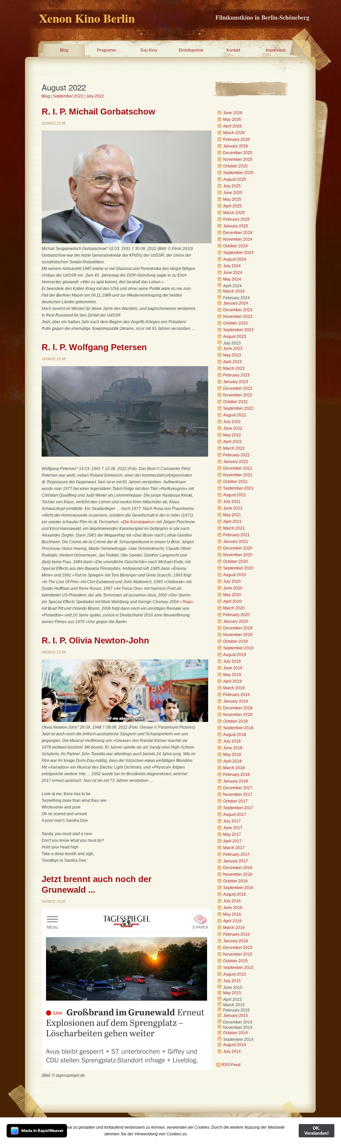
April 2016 (232, 921)
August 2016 (234, 894)
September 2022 (68, 96)
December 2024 (237, 232)
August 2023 (234, 336)
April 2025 (232, 206)
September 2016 (238, 887)
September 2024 (238, 252)
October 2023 (235, 323)
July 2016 (232, 901)
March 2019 (234, 688)
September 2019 (238, 648)
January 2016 (235, 941)
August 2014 (234, 1044)
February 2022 (236, 455)
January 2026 (235, 146)
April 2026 (232, 126)
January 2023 (235, 381)
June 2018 (232, 748)
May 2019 (232, 674)
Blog (64, 50)
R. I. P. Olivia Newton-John (95, 640)
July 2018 (232, 741)
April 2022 (232, 441)
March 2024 (234, 291)
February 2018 (236, 774)
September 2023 (238, 330)
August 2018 (234, 734)
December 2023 (237, 310)
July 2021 (232, 501)
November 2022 (237, 395)
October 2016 (235, 881)
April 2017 (232, 841)
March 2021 (234, 528)
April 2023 (232, 361)
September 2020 (238, 568)
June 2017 (232, 827)
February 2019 (236, 694)
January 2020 (235, 621)
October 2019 (235, 641)
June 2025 (232, 192)
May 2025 (232, 199)
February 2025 (236, 219)
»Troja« (186, 601)
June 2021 (232, 508)
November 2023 (237, 316)
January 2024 (235, 303)
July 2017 (232, 821)
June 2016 (232, 907)
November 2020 (237, 555)
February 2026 (236, 139)
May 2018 (232, 754)
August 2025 (234, 179)
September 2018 (238, 728)
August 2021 (234, 495)
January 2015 (235, 1015)
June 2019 (232, 668)
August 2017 (234, 814)
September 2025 (238, 172)
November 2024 (237, 239)
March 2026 (234, 132)
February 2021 (236, 535)
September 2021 (238, 488)
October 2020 (235, 561)
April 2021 (232, 521)
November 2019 (237, 634)
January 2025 (235, 226)
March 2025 (234, 212)
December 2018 (237, 708)
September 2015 (238, 967)
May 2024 (232, 279)
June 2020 (232, 588)
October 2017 (235, 801)
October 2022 (235, 401)
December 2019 (237, 628)
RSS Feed (231, 1064)
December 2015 (237, 947)
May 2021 (232, 515)
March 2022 (234, 448)
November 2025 (237, 159)
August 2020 (234, 574)
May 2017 (232, 834)
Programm (106, 50)
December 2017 (237, 788)
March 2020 (234, 608)
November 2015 (237, 954)
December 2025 (237, 152)
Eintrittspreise (191, 50)
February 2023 (236, 375)
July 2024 (232, 266)
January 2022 (235, 461)
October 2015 (235, 961)
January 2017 (235, 861)
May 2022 (232, 435)
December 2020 (237, 548)
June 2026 (232, 113)
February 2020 (236, 614)
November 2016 (237, 874)
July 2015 (232, 981)
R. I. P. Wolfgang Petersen (94, 347)
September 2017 (238, 807)
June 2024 (232, 272)
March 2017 (234, 847)
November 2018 (237, 714)
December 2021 (237, 468)
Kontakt (233, 50)
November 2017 (237, 794)
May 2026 (232, 119)
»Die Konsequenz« (138, 522)
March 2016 (234, 927)
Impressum (276, 50)
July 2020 (232, 581)
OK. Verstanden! (316, 1131)
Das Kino (149, 50)
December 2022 (237, 388)
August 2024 (234, 259)
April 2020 (232, 601)
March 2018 (234, 768)
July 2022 (95, 96)
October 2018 (235, 721)
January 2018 (235, 781)
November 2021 (237, 475)
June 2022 (232, 428)
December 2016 (237, 867)
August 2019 (234, 654)
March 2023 (234, 368)
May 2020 (232, 594)
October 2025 (235, 166)
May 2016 (232, 914)
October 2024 (235, 246)
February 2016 (236, 934)
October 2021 (235, 481)
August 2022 (234, 415)
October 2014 (235, 1032)
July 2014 (232, 1051)
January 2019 (235, 701)
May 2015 (232, 993)
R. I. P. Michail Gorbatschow (98, 111)
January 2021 (235, 541)
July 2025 (232, 186)
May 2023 (232, 355)
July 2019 (232, 661)
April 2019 (232, 681)
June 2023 (232, 348)
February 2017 (236, 854)
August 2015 (234, 974)
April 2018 (232, 761)
